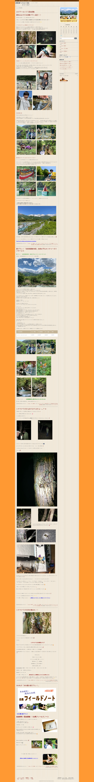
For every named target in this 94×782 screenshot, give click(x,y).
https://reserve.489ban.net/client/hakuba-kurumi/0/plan (26, 241)
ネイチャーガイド (41, 403)
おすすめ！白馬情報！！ (64, 51)
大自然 (46, 403)
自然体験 (38, 244)
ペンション (56, 243)
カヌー (39, 243)
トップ (33, 2)
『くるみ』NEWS (63, 45)
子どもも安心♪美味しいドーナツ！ (66, 68)
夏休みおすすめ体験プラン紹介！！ (28, 15)
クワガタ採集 (51, 243)
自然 (57, 403)
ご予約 (32, 778)
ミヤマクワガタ (46, 680)
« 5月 (61, 35)
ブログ (36, 2)
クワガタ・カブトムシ (44, 243)
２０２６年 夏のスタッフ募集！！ (66, 61)
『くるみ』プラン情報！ (31, 243)
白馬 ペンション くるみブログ (23, 4)
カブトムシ (46, 604)
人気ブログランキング (63, 81)
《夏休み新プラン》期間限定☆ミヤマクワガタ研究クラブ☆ (39, 674)
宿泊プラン (22, 778)
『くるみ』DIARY (30, 604)
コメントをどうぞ (55, 244)
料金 (18, 778)
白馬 (35, 244)
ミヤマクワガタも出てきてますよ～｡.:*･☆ (31, 409)
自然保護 (40, 404)
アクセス (27, 778)
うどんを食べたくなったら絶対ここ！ (66, 67)
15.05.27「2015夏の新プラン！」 (28, 685)
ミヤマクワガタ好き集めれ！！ (27, 610)
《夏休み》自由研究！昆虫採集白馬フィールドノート (29, 758)
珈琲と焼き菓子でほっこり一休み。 (66, 65)
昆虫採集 (32, 244)
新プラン (48, 403)
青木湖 (41, 244)
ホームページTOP (21, 777)
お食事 (31, 777)
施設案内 (27, 777)
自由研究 (52, 766)
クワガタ (50, 604)
